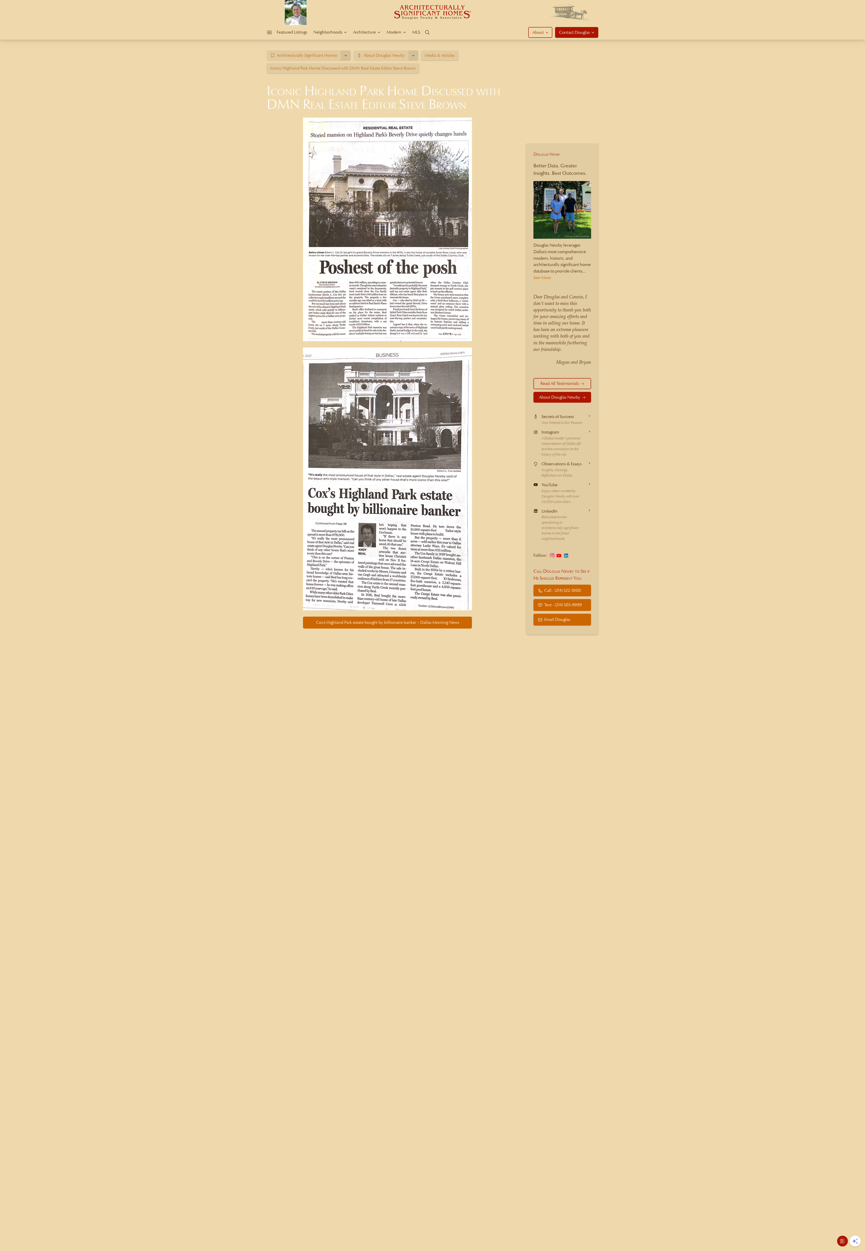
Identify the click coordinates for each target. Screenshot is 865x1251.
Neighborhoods (327, 32)
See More (542, 277)
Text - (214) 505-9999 (563, 605)
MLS (416, 32)
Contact (574, 32)
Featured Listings (292, 32)
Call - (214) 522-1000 (562, 590)
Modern (394, 32)
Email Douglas (557, 619)
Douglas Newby (546, 154)
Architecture (364, 32)
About (538, 32)
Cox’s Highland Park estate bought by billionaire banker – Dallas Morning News (387, 622)
